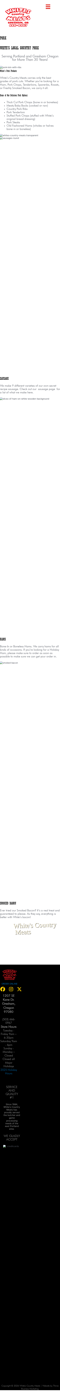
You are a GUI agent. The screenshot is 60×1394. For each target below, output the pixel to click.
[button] (11, 989)
